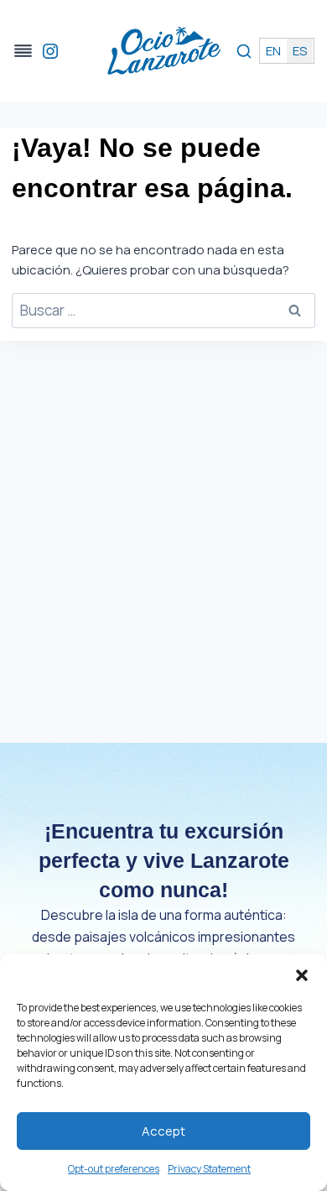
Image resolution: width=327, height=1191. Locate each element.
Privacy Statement (209, 1169)
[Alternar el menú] (23, 51)
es (300, 51)
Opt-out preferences (113, 1169)
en (273, 51)
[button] (301, 975)
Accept (163, 1131)
